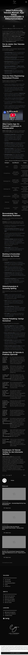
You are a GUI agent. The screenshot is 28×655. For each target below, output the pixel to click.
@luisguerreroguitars (10, 612)
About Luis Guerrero (10, 596)
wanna (10, 28)
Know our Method (9, 597)
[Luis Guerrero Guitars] (14, 2)
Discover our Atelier (10, 599)
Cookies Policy (8, 615)
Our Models (8, 579)
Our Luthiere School (10, 600)
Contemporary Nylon (10, 583)
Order (6, 584)
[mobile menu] (26, 2)
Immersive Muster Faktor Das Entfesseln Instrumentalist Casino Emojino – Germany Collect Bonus (13, 528)
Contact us (7, 586)
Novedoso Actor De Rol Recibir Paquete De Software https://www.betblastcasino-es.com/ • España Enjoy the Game (13, 552)
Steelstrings (8, 581)
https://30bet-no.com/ (11, 41)
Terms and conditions (10, 613)
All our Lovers (8, 602)
